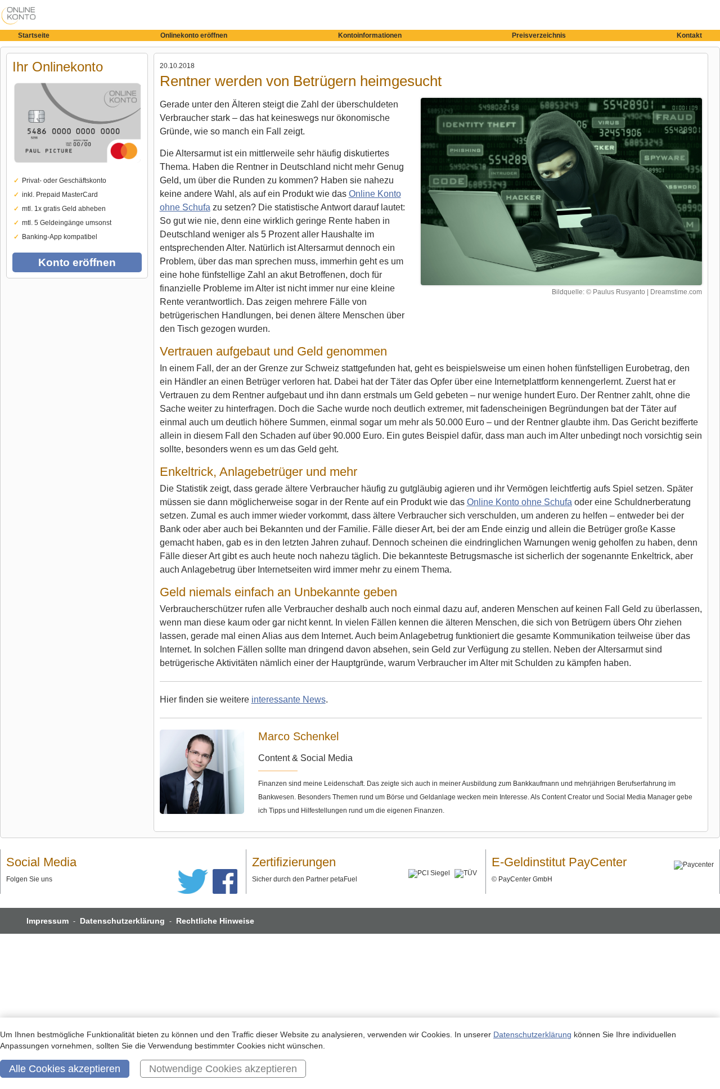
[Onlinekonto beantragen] (77, 172)
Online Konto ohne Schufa (519, 502)
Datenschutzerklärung (122, 920)
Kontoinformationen (370, 35)
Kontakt (689, 35)
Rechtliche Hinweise (215, 920)
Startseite (34, 35)
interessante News (288, 699)
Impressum (47, 920)
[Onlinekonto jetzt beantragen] (561, 191)
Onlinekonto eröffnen (193, 35)
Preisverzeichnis (539, 35)
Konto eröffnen (77, 262)
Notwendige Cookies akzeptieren (223, 1068)
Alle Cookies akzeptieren (64, 1068)
